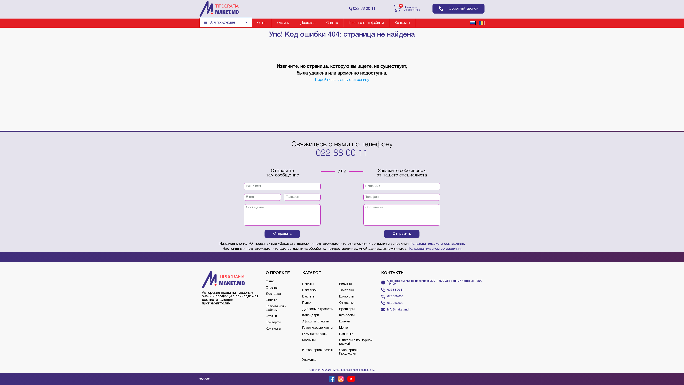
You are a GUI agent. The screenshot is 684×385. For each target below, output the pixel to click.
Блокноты (346, 296)
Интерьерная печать (318, 350)
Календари (310, 315)
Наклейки (309, 290)
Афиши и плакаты (316, 321)
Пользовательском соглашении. (435, 248)
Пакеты (308, 284)
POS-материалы (314, 334)
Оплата (332, 23)
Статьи (271, 316)
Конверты (273, 322)
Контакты (402, 23)
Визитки (345, 284)
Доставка (307, 23)
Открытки (346, 302)
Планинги (346, 334)
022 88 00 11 (342, 153)
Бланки (344, 321)
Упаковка (309, 359)
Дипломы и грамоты (317, 309)
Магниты (309, 340)
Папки (306, 302)
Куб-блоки (347, 315)
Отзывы (283, 23)
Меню (343, 327)
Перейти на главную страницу (342, 80)
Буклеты (308, 296)
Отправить (282, 233)
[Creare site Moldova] (204, 379)
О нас (261, 23)
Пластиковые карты (317, 327)
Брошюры (347, 309)
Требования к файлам (366, 23)
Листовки (346, 290)
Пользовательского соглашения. (437, 243)
